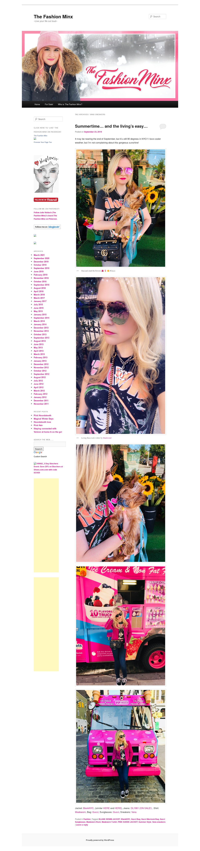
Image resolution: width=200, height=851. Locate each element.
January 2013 (40, 360)
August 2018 (40, 287)
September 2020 (41, 258)
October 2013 (40, 334)
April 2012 (38, 387)
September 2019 (41, 268)
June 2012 (38, 383)
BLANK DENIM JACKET (109, 819)
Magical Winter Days (43, 418)
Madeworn (80, 812)
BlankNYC (88, 808)
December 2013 (41, 327)
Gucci (116, 812)
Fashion (86, 819)
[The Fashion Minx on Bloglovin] (46, 191)
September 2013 (41, 337)
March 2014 (39, 321)
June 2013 (38, 344)
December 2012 (41, 364)
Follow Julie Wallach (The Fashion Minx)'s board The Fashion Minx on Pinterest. (45, 215)
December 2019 (41, 261)
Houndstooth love (42, 421)
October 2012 (40, 370)
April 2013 (38, 350)
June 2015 (38, 307)
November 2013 (41, 330)
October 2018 (40, 281)
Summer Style (145, 821)
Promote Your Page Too (43, 142)
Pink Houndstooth (42, 415)
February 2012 (40, 393)
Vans (134, 812)
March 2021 (39, 254)
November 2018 (41, 277)
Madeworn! (107, 438)
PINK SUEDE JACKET (128, 821)
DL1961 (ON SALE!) (141, 808)
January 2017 (40, 301)
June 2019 (38, 271)
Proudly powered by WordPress (100, 840)
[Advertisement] (46, 525)
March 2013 (39, 354)
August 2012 (40, 377)
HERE (106, 808)
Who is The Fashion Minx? (70, 104)
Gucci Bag (135, 819)
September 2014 (41, 317)
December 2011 (41, 400)
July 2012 (38, 380)
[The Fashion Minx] (35, 139)
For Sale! (49, 104)
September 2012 (41, 373)
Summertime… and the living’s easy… (111, 126)
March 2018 (39, 294)
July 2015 (38, 304)
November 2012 (41, 367)
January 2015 (40, 314)
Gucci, (95, 812)
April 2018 (38, 291)
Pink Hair (38, 425)
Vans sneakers (158, 821)
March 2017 (39, 297)
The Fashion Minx (53, 16)
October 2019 (40, 264)
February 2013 (40, 357)
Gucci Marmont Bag (150, 819)
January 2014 (40, 324)
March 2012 (39, 390)
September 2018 (41, 284)
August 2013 (40, 340)
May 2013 (38, 347)
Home (37, 104)
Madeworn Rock (93, 821)
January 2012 (40, 397)
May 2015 (38, 311)
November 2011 (41, 403)
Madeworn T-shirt (109, 821)
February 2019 (40, 274)
